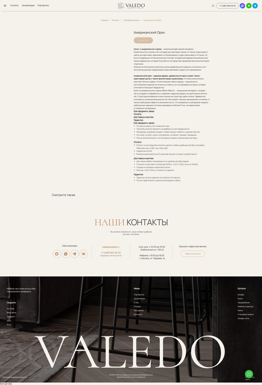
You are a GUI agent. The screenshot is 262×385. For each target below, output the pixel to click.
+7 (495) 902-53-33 (111, 252)
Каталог (14, 5)
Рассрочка (139, 310)
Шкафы (241, 294)
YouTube (10, 308)
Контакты (138, 314)
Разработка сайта (249, 378)
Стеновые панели (131, 20)
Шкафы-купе (243, 318)
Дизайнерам (28, 5)
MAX (9, 320)
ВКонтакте (11, 312)
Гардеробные (244, 302)
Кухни (240, 298)
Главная (104, 20)
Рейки (240, 310)
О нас (136, 302)
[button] (5, 5)
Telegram (11, 316)
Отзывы (137, 306)
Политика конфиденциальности (14, 377)
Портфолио (43, 5)
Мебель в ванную (245, 306)
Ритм (9, 324)
